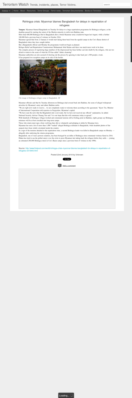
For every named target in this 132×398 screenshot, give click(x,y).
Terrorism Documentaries (72, 10)
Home (16, 10)
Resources (31, 10)
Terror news (56, 10)
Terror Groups (43, 10)
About (22, 10)
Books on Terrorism (93, 10)
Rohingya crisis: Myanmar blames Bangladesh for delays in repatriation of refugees (64, 23)
